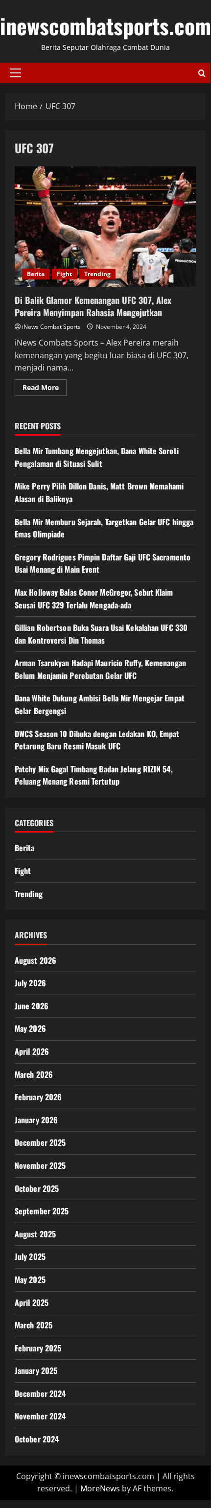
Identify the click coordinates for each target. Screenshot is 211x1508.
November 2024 (40, 1416)
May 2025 (30, 1279)
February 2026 (38, 1097)
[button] (15, 73)
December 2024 (40, 1393)
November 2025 (40, 1165)
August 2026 (35, 960)
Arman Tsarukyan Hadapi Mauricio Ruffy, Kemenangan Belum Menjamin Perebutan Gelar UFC (100, 669)
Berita (36, 274)
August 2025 (35, 1234)
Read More (45, 389)
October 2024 (37, 1439)
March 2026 (34, 1074)
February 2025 (38, 1348)
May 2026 (30, 1028)
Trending (97, 274)
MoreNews (100, 1488)
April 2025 (31, 1302)
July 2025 (30, 1256)
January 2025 (36, 1370)
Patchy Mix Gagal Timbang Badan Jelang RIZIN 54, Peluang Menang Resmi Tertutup (94, 775)
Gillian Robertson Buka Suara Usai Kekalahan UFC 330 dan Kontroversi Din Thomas (101, 634)
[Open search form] (202, 73)
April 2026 (32, 1051)
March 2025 (33, 1325)
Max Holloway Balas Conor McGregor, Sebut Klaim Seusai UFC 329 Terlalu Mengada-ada (94, 598)
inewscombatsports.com (105, 26)
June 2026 (31, 1006)
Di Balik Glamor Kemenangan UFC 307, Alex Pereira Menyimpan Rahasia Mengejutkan (105, 226)
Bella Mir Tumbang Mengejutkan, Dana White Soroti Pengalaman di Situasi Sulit (97, 457)
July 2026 (30, 983)
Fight (64, 274)
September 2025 (42, 1211)
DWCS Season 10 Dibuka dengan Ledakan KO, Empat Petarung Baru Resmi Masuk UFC (97, 740)
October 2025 (37, 1188)
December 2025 (40, 1142)
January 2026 (36, 1120)
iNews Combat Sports (51, 327)
